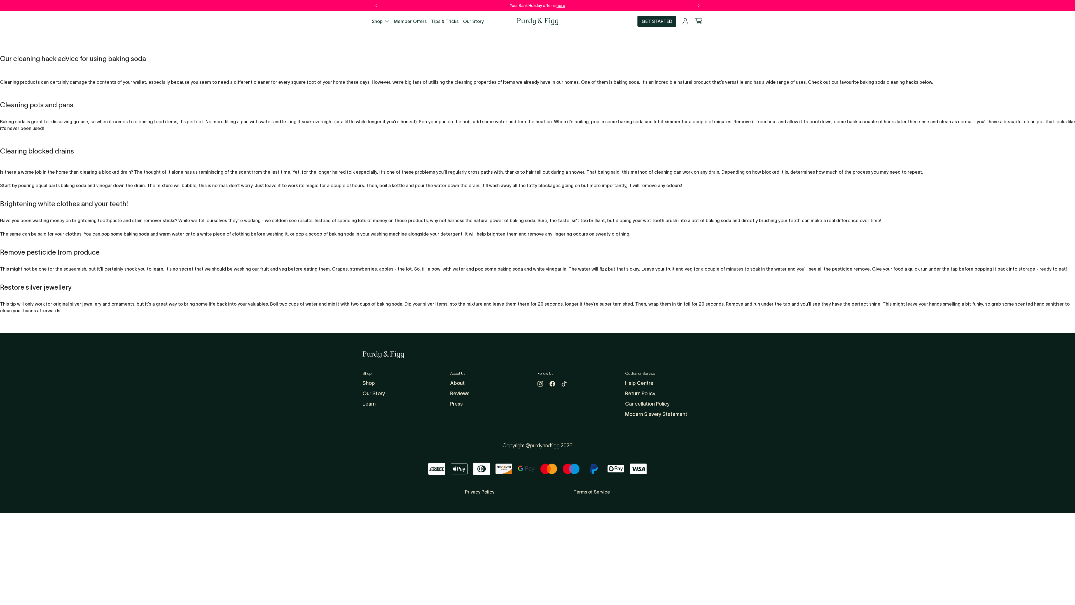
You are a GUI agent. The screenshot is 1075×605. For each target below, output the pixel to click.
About (457, 383)
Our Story (473, 21)
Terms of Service (592, 491)
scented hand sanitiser (1039, 303)
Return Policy (640, 393)
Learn (369, 404)
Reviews (459, 393)
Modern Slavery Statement (656, 414)
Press (456, 404)
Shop (377, 21)
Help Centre (639, 383)
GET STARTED (657, 21)
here (561, 5)
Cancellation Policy (647, 404)
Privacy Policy (479, 491)
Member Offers (410, 21)
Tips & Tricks (445, 21)
